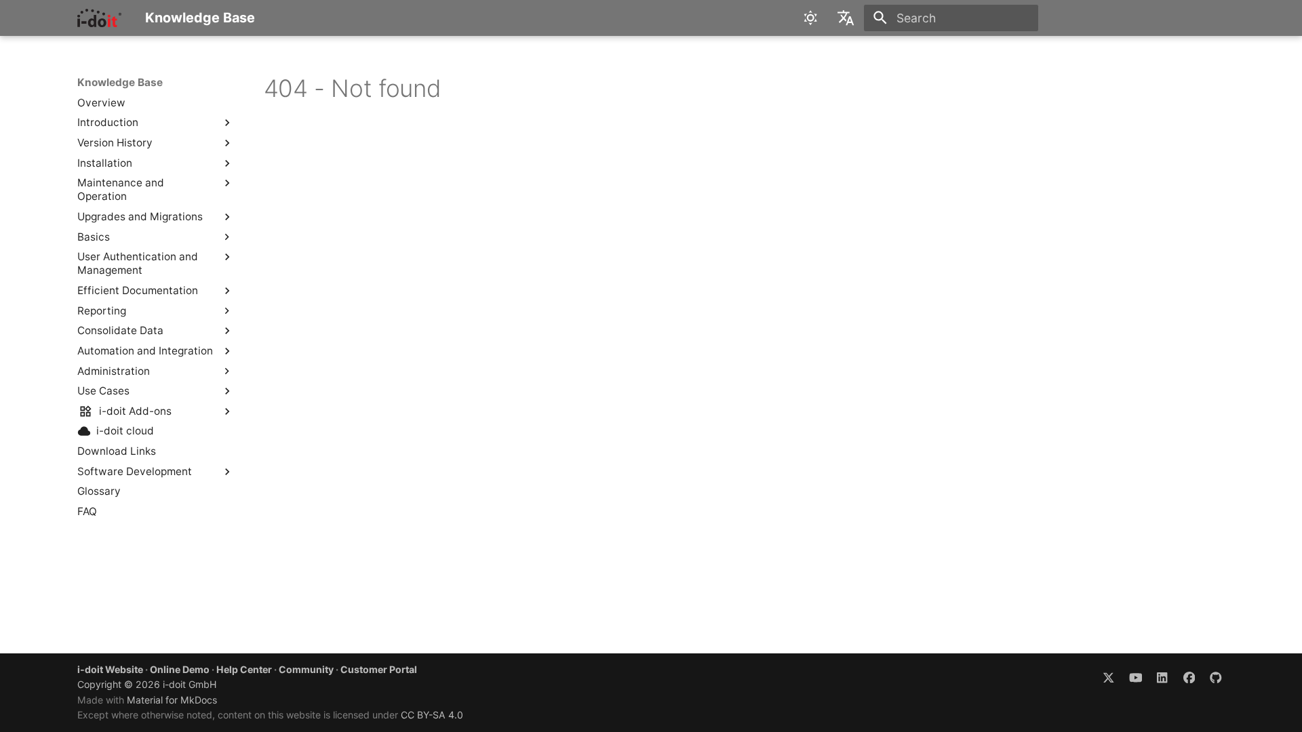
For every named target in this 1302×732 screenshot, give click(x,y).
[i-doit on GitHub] (1216, 677)
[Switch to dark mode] (810, 18)
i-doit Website (110, 669)
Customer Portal (378, 669)
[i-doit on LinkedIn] (1162, 677)
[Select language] (846, 18)
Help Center (244, 669)
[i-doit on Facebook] (1189, 677)
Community (306, 669)
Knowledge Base (120, 82)
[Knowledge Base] (99, 18)
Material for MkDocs (172, 700)
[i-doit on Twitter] (1108, 677)
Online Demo (180, 669)
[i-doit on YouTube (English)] (1135, 677)
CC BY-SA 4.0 (432, 714)
